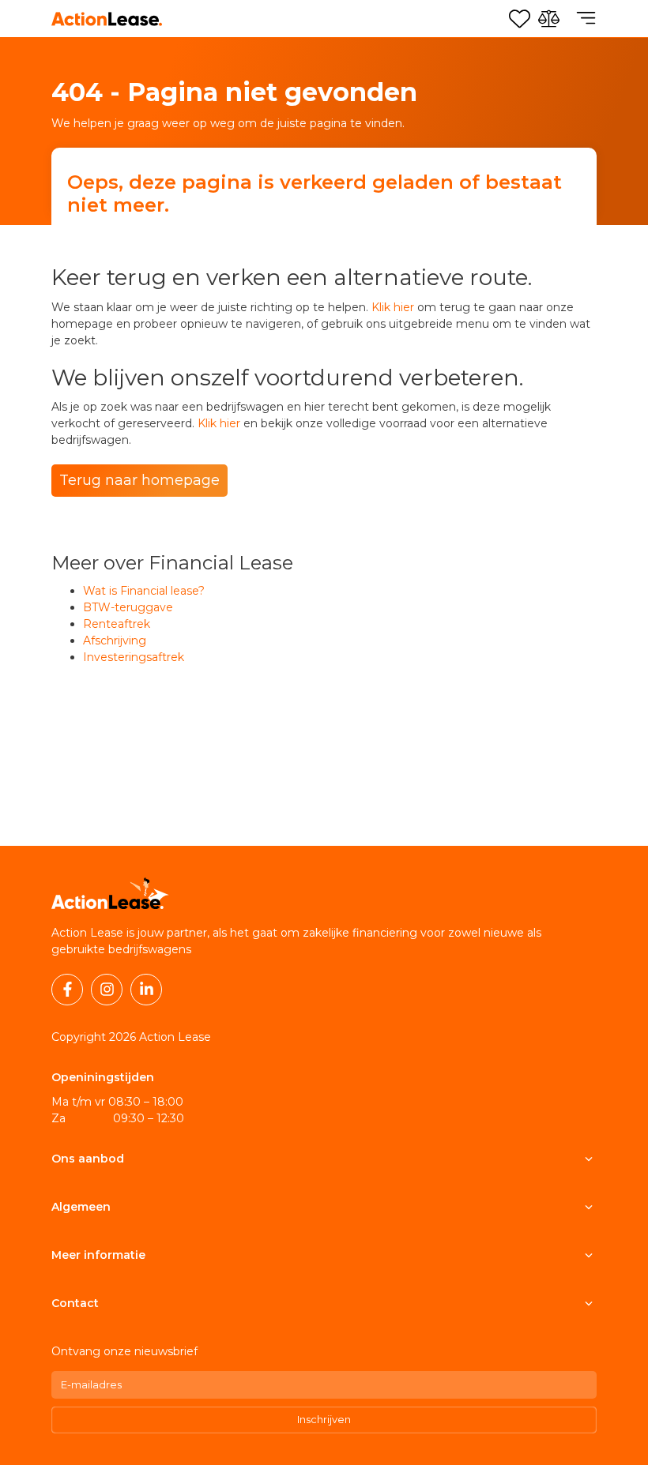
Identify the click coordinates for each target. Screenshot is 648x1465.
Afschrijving (114, 640)
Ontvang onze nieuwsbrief (124, 1351)
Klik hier (392, 307)
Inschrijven (324, 1419)
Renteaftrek (116, 624)
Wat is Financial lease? (144, 591)
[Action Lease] (106, 19)
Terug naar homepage (139, 480)
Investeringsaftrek (133, 657)
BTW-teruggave (128, 607)
